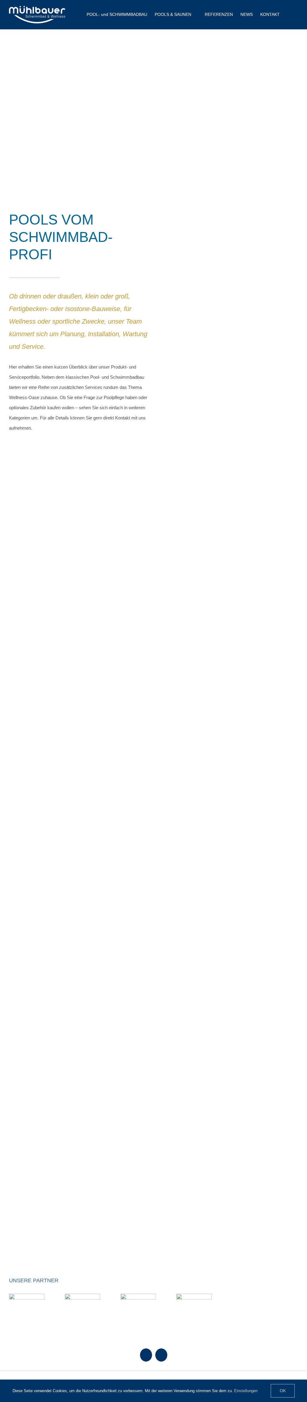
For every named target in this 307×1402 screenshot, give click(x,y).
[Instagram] (161, 1355)
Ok (283, 1390)
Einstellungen (246, 1391)
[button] (289, 14)
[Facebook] (146, 1355)
